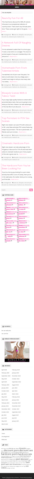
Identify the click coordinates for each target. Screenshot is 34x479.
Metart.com (27, 457)
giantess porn (26, 452)
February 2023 (16, 370)
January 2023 (15, 373)
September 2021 (16, 412)
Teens (3, 433)
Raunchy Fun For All (12, 18)
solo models (10, 462)
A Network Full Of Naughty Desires (16, 44)
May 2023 (4, 421)
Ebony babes (4, 452)
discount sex (5, 37)
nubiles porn (12, 459)
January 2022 (15, 400)
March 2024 (5, 400)
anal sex (16, 34)
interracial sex (6, 457)
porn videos (18, 461)
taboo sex (18, 462)
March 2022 (15, 394)
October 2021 (15, 409)
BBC (14, 448)
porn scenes (7, 461)
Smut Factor (24, 461)
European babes (18, 452)
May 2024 (4, 397)
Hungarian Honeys (15, 456)
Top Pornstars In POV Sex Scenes (15, 120)
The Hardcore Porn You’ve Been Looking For (16, 167)
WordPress (29, 477)
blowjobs (21, 34)
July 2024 (4, 394)
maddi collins (21, 457)
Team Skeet (23, 462)
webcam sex (12, 466)
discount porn (28, 34)
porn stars (13, 461)
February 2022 (16, 397)
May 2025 (4, 379)
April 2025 (4, 382)
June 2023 (4, 418)
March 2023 (5, 424)
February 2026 (5, 373)
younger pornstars (11, 468)
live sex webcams (6, 330)
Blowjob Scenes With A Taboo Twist (14, 94)
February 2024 (5, 403)
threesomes (23, 62)
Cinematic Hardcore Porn (15, 143)
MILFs (21, 112)
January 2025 (5, 388)
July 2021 (14, 418)
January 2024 (5, 406)
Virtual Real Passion (25, 464)
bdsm (17, 448)
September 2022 (16, 382)
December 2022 (16, 376)
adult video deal (4, 448)
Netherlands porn (5, 459)
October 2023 (5, 412)
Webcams (4, 439)
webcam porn (7, 466)
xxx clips (24, 466)
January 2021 (15, 421)
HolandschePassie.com (6, 456)
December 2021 (16, 403)
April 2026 (4, 370)
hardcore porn (13, 37)
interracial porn (25, 456)
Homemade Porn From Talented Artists (14, 69)
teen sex (9, 464)
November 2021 (16, 406)
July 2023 (4, 415)
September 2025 (6, 376)
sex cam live (5, 333)
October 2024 (5, 391)
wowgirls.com (19, 466)
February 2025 (5, 385)
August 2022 (15, 385)
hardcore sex (20, 37)
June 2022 (14, 388)
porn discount (22, 459)
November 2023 (6, 409)
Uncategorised (7, 34)
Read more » (13, 56)
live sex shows (15, 457)
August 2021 (15, 415)
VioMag (7, 477)
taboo (14, 462)
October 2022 (15, 379)
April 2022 (14, 391)
